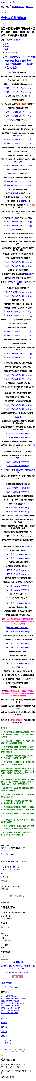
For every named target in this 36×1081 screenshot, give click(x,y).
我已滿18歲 (5, 1077)
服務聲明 (21, 1051)
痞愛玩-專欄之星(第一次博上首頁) (18, 975)
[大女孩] (1, 958)
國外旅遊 (16, 867)
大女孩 (3, 850)
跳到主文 (4, 23)
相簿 (6, 44)
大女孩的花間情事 (13, 18)
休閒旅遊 (17, 40)
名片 (6, 49)
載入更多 (4, 877)
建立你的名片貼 (4, 959)
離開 (11, 1077)
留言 (18, 861)
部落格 (7, 46)
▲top (2, 873)
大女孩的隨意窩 (18, 962)
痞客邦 (13, 861)
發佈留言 (4, 889)
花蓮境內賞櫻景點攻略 (10, 1013)
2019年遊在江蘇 (6, 741)
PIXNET (9, 1049)
